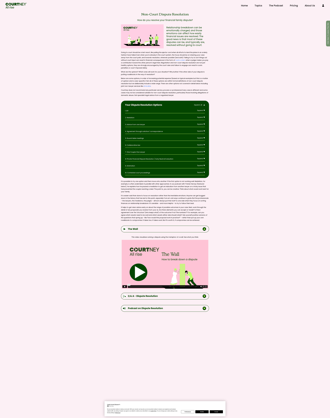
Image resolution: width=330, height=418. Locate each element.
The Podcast (276, 5)
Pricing (294, 5)
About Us (310, 5)
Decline (202, 411)
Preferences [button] (117, 412)
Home (244, 5)
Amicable (147, 86)
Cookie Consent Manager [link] (113, 404)
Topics (258, 5)
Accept (216, 411)
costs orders (180, 60)
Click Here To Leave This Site (328, 33)
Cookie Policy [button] (153, 411)
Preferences (188, 411)
